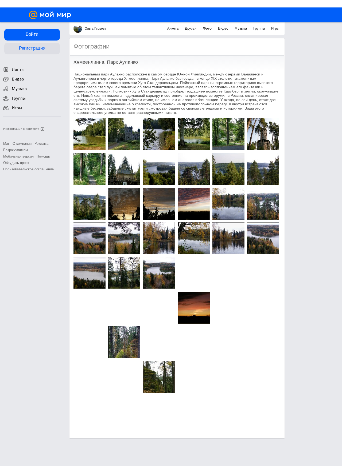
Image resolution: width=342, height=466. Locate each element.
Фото (208, 28)
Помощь (43, 156)
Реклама (41, 144)
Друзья (191, 28)
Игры (275, 28)
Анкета (173, 28)
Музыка (241, 28)
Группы (259, 28)
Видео (223, 28)
